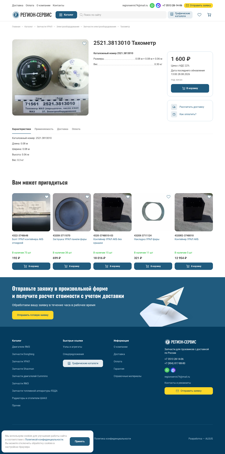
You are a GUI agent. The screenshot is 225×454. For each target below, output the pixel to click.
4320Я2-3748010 (184, 235)
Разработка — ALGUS (201, 438)
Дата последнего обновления (188, 70)
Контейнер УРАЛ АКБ (187, 239)
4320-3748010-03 (103, 235)
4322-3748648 (20, 235)
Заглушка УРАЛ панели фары (70, 239)
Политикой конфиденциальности (44, 439)
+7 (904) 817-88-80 (175, 363)
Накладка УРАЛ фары (146, 239)
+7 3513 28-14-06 (172, 5)
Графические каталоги (182, 15)
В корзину (192, 88)
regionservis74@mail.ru (135, 5)
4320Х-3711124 (143, 235)
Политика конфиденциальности (112, 438)
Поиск (81, 14)
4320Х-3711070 (61, 235)
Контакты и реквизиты (178, 382)
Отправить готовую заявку (32, 315)
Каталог (68, 14)
